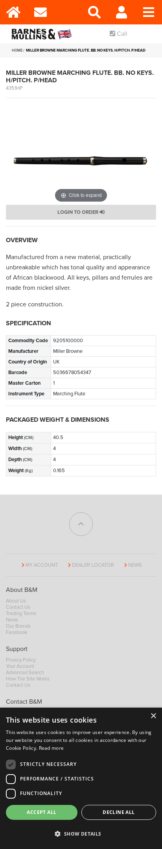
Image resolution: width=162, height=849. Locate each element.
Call (121, 34)
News (135, 565)
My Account (42, 565)
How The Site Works (28, 679)
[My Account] (121, 12)
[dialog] (81, 778)
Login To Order (78, 212)
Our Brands (18, 626)
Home (17, 50)
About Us (16, 601)
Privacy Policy (21, 660)
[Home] (13, 12)
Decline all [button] (118, 812)
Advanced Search (25, 672)
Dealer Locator (93, 565)
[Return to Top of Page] (81, 524)
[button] (81, 834)
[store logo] (43, 33)
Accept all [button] (41, 812)
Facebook (17, 632)
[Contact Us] (40, 12)
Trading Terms (21, 613)
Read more (51, 748)
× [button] (153, 716)
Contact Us (18, 607)
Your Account (20, 666)
